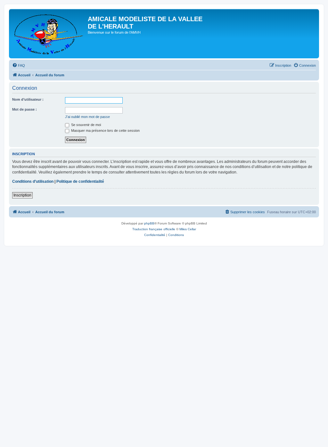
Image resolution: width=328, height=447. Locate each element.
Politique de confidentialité (80, 181)
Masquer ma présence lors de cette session (105, 130)
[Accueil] (49, 34)
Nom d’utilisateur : (28, 99)
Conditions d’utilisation (32, 181)
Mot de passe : (24, 109)
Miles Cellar (187, 229)
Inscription (22, 195)
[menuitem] (18, 65)
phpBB (149, 223)
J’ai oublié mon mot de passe (87, 117)
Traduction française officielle (153, 229)
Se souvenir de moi (85, 125)
